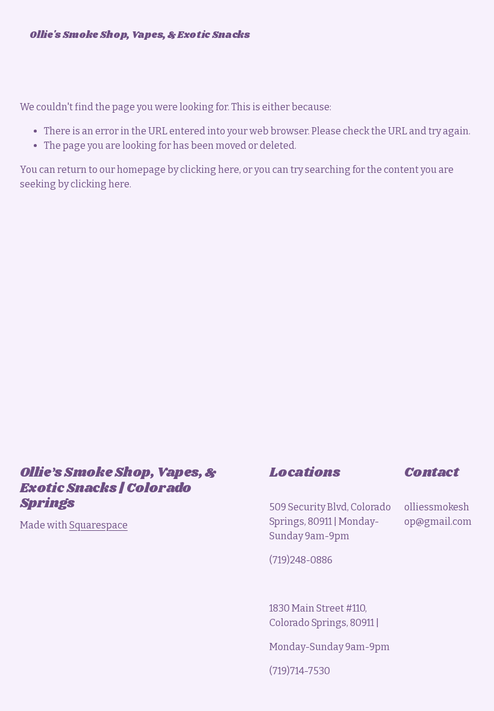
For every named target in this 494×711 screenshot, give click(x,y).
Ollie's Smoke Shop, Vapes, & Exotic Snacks (140, 35)
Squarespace (98, 525)
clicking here (209, 169)
